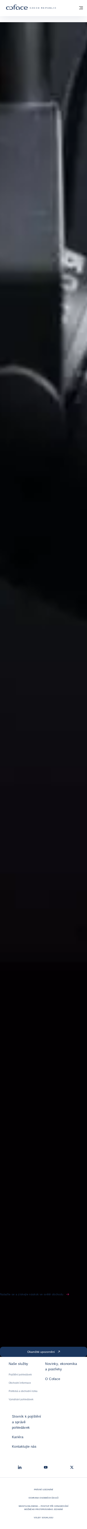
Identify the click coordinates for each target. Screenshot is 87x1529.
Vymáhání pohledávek (21, 1399)
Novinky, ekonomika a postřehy (61, 1366)
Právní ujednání (43, 1489)
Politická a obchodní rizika (23, 1391)
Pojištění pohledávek (20, 1374)
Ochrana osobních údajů (43, 1498)
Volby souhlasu (43, 1517)
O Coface (52, 1379)
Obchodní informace (20, 1382)
